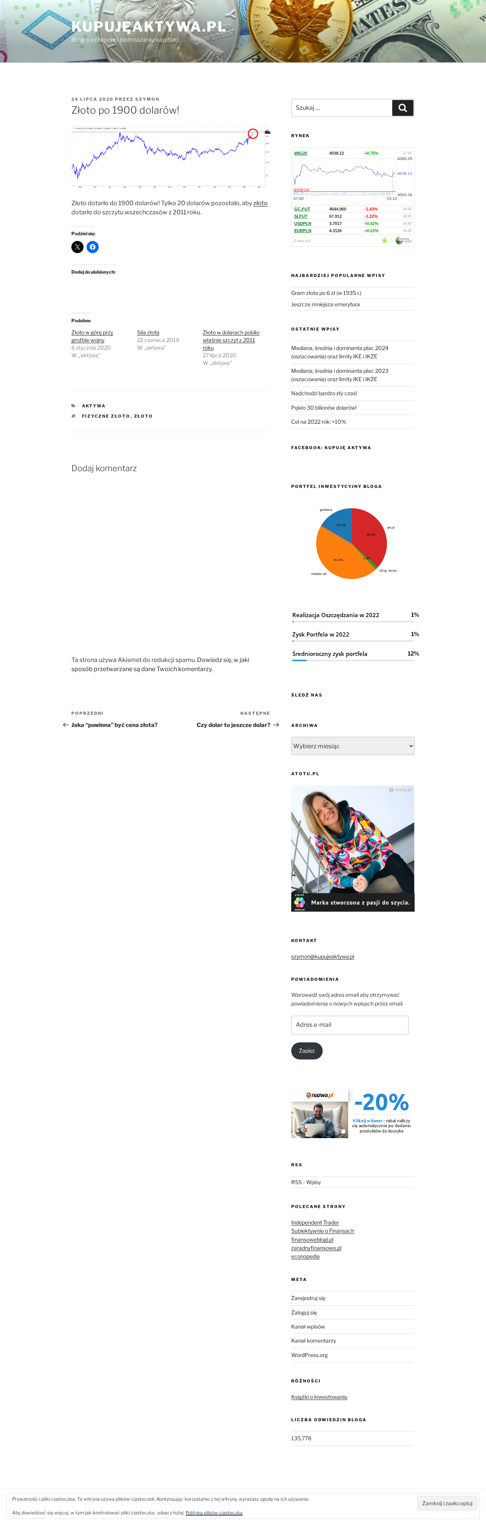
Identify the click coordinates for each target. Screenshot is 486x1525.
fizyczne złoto (106, 416)
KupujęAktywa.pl (149, 26)
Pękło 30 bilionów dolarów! (324, 407)
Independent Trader (315, 1222)
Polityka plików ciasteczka (214, 1512)
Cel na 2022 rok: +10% (318, 421)
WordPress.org (309, 1355)
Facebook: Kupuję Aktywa (331, 447)
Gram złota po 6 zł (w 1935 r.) (326, 293)
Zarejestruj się (308, 1298)
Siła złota (148, 332)
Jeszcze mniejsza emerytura (325, 304)
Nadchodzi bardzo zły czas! (324, 393)
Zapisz (307, 1050)
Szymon (147, 99)
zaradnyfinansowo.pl (316, 1248)
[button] (170, 158)
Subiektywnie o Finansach (322, 1230)
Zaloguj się (304, 1312)
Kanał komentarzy (313, 1340)
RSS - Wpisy (306, 1182)
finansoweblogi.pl (312, 1239)
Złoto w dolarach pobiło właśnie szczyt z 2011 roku (231, 340)
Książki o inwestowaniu (319, 1397)
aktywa (94, 406)
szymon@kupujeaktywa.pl (322, 956)
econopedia (305, 1256)
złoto (260, 203)
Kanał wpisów (308, 1326)
